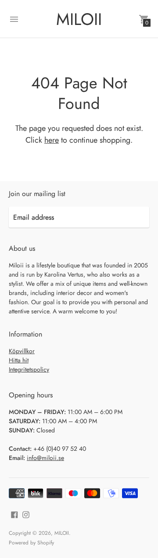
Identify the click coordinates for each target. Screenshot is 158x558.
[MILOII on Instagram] (25, 514)
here (51, 140)
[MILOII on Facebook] (14, 514)
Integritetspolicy (29, 369)
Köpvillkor (22, 351)
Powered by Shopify (31, 543)
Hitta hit (19, 360)
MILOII (61, 533)
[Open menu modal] (14, 19)
